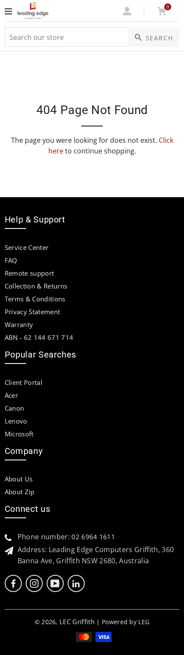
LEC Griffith (77, 621)
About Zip (20, 491)
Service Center (26, 247)
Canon (14, 408)
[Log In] (126, 13)
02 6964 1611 (93, 536)
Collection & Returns (36, 286)
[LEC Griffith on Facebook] (13, 583)
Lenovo (16, 421)
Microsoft (19, 434)
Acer (11, 395)
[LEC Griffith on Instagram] (34, 583)
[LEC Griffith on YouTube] (54, 583)
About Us (19, 479)
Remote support (29, 273)
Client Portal (23, 382)
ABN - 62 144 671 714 (39, 337)
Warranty (19, 324)
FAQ (11, 260)
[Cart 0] (161, 13)
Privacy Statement (32, 311)
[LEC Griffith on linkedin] (76, 583)
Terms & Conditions (35, 298)
